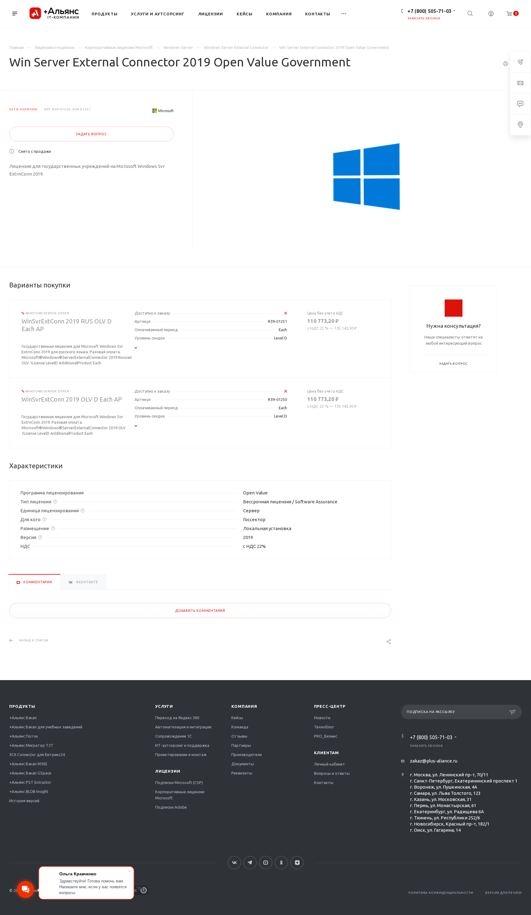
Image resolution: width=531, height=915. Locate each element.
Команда (239, 727)
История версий (24, 800)
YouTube (265, 862)
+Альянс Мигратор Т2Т (31, 745)
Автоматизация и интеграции (183, 727)
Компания (244, 706)
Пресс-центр (329, 706)
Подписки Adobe (171, 807)
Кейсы (237, 717)
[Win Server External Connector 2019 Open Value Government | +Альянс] (366, 177)
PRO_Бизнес (325, 736)
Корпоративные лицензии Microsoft (179, 795)
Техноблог (324, 727)
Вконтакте (234, 862)
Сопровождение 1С (173, 736)
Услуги (164, 706)
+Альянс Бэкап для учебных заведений (45, 727)
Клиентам (326, 753)
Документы (242, 764)
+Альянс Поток (23, 736)
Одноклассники (281, 862)
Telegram (250, 862)
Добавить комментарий (200, 610)
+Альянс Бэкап (23, 717)
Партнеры (241, 745)
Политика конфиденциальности (440, 892)
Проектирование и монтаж (180, 754)
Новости (322, 717)
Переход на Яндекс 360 (177, 717)
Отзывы (239, 736)
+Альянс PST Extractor (30, 782)
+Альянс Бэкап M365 (28, 764)
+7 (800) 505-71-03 (429, 11)
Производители (246, 754)
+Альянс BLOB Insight (28, 791)
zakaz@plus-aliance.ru (433, 760)
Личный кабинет (329, 764)
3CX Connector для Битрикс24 (37, 754)
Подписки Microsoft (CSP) (179, 782)
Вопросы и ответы (332, 773)
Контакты (323, 782)
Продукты (22, 706)
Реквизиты (241, 773)
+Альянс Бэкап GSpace (30, 773)
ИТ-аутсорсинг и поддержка (182, 745)
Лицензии (167, 771)
